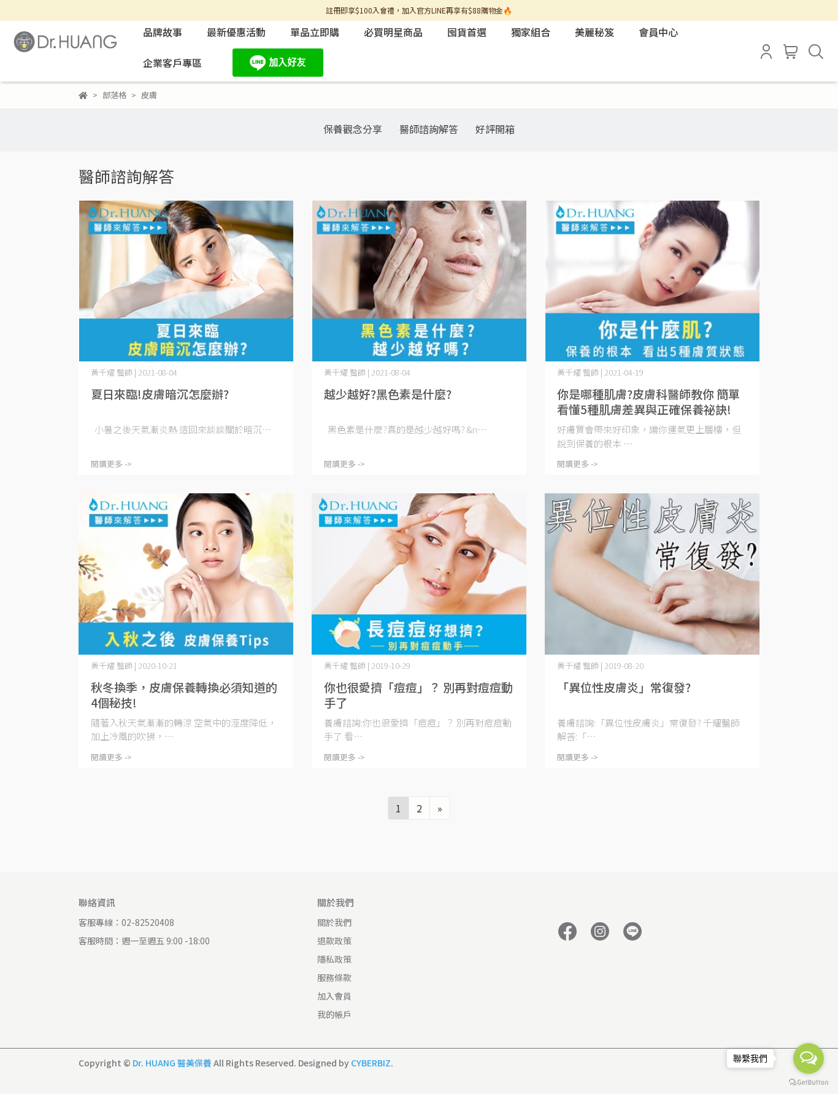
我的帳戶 (334, 1014)
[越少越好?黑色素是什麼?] (419, 281)
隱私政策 (334, 959)
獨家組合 (530, 32)
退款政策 (334, 940)
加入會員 (334, 996)
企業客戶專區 (172, 62)
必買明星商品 (393, 32)
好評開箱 (495, 128)
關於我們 (334, 922)
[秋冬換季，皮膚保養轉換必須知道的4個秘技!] (186, 574)
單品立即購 (314, 32)
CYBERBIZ (371, 1063)
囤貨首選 (466, 32)
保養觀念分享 (352, 128)
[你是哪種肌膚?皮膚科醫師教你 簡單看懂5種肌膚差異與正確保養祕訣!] (652, 281)
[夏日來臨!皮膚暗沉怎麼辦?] (186, 281)
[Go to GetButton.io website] (808, 1081)
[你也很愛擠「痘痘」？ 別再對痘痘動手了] (419, 574)
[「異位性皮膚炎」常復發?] (652, 574)
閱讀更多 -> (111, 463)
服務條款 (334, 977)
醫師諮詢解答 (428, 128)
